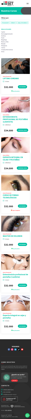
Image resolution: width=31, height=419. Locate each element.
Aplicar (14, 380)
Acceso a (6, 410)
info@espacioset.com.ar (9, 394)
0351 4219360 (6, 392)
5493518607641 (8, 390)
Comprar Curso (22, 130)
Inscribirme (22, 87)
